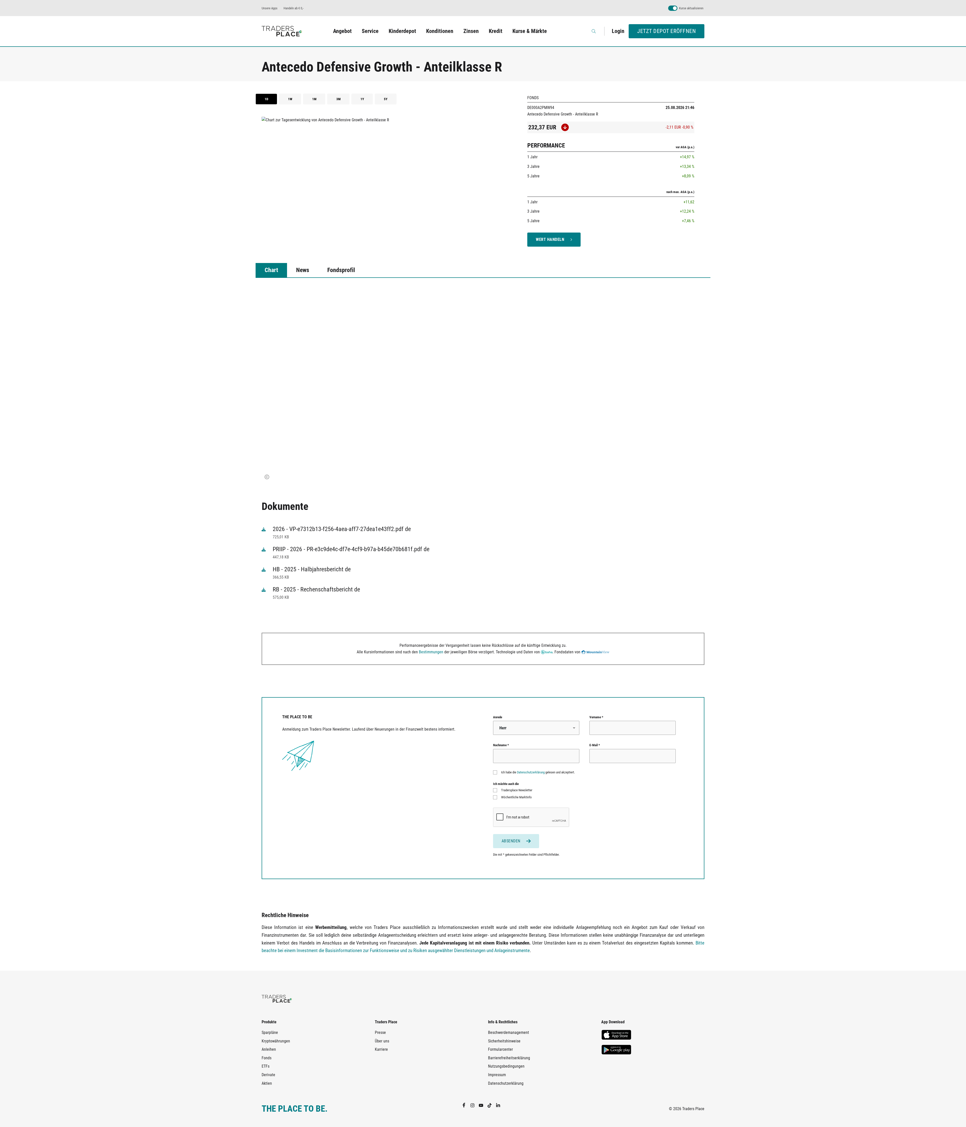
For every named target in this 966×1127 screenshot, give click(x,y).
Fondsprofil (341, 270)
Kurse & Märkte (529, 31)
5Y (385, 99)
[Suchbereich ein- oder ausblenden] (594, 31)
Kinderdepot (402, 31)
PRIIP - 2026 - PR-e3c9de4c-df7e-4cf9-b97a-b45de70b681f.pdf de (351, 549)
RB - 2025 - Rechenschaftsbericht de (316, 589)
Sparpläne (270, 1032)
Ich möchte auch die (506, 784)
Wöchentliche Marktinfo (516, 797)
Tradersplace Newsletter (516, 790)
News (302, 270)
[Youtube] (483, 1105)
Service (370, 31)
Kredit (495, 31)
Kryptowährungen (276, 1041)
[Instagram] (474, 1105)
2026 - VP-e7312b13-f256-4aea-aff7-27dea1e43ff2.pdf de (342, 529)
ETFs (265, 1066)
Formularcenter (500, 1049)
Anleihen (269, 1049)
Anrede (497, 717)
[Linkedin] (500, 1105)
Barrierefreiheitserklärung (509, 1058)
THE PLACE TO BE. (295, 1109)
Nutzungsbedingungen (506, 1066)
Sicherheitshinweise (504, 1041)
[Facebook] (466, 1105)
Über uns (382, 1041)
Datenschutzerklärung (531, 772)
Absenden (511, 841)
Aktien (267, 1083)
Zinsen (471, 31)
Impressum (497, 1074)
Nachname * (501, 745)
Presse (380, 1032)
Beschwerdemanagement (508, 1032)
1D (266, 99)
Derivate (268, 1074)
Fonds (266, 1058)
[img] (267, 477)
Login (618, 31)
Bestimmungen (431, 652)
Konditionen (439, 31)
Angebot (342, 31)
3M (338, 99)
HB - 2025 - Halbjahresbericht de (312, 569)
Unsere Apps (269, 8)
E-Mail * (594, 745)
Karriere (381, 1049)
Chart (271, 270)
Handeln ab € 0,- (294, 8)
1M (314, 99)
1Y (362, 99)
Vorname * (596, 717)
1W (290, 99)
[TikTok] (491, 1105)
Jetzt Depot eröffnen (666, 31)
